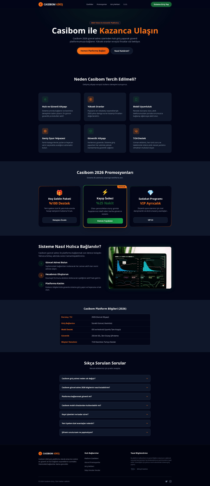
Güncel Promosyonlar (92, 462)
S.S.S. (125, 4)
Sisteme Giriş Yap (161, 4)
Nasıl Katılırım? (121, 51)
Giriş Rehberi (115, 4)
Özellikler (89, 4)
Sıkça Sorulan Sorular (92, 470)
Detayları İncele (59, 220)
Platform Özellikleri (92, 458)
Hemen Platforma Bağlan (93, 50)
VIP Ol (150, 220)
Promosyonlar (102, 4)
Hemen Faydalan (105, 221)
